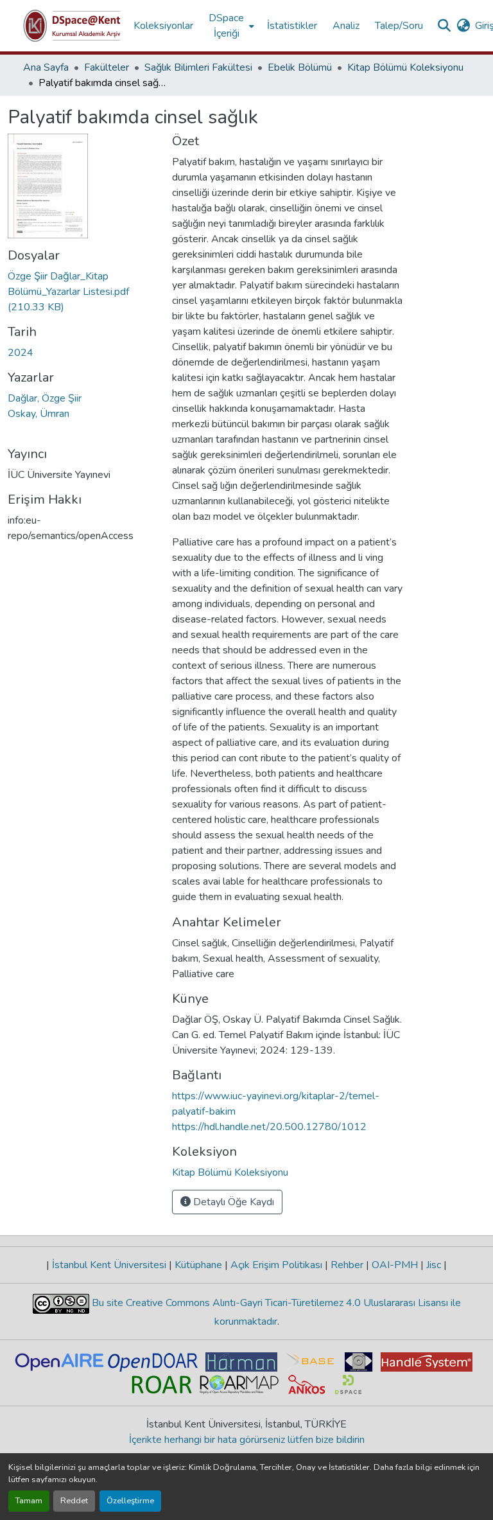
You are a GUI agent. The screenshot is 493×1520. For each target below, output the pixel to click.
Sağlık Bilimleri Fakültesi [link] (198, 67)
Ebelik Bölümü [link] (300, 67)
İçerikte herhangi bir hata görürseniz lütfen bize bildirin (247, 1440)
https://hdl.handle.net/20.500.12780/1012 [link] (269, 1127)
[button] (72, 26)
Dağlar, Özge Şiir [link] (45, 398)
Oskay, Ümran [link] (38, 414)
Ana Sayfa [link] (46, 67)
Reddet (74, 1501)
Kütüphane (198, 1265)
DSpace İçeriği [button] (226, 25)
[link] (82, 292)
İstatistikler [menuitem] (292, 26)
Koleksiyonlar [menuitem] (163, 26)
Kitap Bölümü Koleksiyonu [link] (405, 67)
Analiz (346, 26)
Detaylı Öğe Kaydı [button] (232, 1202)
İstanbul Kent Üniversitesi (109, 1265)
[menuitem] (230, 25)
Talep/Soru (399, 26)
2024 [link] (20, 353)
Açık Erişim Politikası (276, 1265)
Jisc (434, 1265)
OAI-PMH (394, 1265)
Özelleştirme (130, 1501)
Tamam (28, 1501)
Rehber (347, 1265)
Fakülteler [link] (106, 67)
